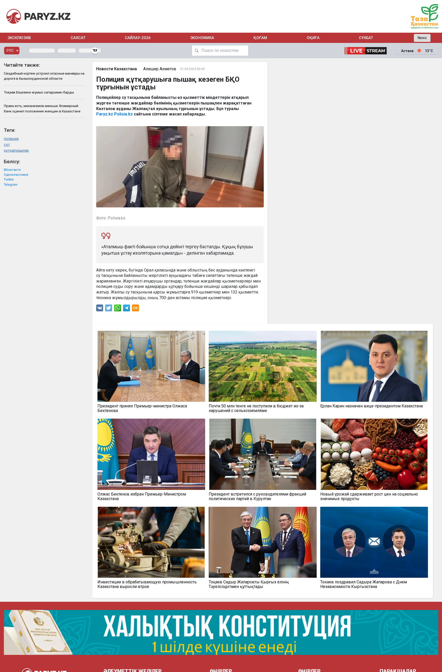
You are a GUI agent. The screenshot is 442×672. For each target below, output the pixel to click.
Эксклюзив (19, 38)
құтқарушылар (16, 150)
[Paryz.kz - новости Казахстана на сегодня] (38, 16)
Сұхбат (366, 38)
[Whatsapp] (117, 309)
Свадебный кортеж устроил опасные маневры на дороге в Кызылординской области (44, 75)
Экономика (202, 38)
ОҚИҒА (313, 38)
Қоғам (260, 38)
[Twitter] (108, 309)
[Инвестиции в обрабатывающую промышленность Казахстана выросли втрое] (151, 542)
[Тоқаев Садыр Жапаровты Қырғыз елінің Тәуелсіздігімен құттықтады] (263, 542)
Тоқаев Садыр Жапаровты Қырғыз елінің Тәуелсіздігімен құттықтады (249, 584)
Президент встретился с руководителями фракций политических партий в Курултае (257, 496)
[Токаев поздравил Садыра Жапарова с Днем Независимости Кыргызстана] (374, 542)
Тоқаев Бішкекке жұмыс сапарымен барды (39, 92)
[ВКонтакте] (99, 309)
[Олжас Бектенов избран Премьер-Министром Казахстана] (151, 454)
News (422, 38)
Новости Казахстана (116, 68)
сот (7, 145)
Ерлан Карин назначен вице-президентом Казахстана (371, 406)
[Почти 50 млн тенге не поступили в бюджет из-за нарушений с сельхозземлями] (263, 366)
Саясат (78, 38)
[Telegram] (126, 309)
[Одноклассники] (135, 309)
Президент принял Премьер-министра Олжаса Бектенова (142, 408)
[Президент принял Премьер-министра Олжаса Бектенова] (151, 366)
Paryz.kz (104, 114)
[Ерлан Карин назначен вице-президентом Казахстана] (374, 366)
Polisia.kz (123, 114)
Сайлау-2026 (138, 38)
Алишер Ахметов (159, 68)
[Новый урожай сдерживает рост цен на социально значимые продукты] (374, 454)
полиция (11, 139)
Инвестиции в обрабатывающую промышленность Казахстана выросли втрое (147, 584)
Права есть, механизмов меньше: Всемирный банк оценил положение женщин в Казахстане (42, 108)
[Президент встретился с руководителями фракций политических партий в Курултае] (263, 454)
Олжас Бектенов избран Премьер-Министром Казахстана (141, 496)
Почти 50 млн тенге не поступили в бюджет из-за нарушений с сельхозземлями (256, 408)
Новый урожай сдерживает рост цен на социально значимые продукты (369, 496)
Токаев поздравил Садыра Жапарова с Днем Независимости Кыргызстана (363, 584)
